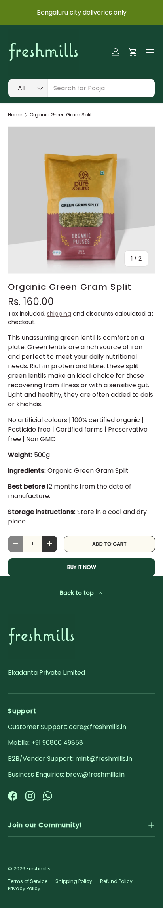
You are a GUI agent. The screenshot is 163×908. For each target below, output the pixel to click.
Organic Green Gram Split (61, 114)
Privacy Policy (24, 888)
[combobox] (81, 88)
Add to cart (109, 544)
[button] (133, 52)
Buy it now (81, 567)
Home (15, 114)
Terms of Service (27, 881)
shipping (59, 314)
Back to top (77, 593)
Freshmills (39, 868)
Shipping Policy (73, 881)
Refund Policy (116, 881)
